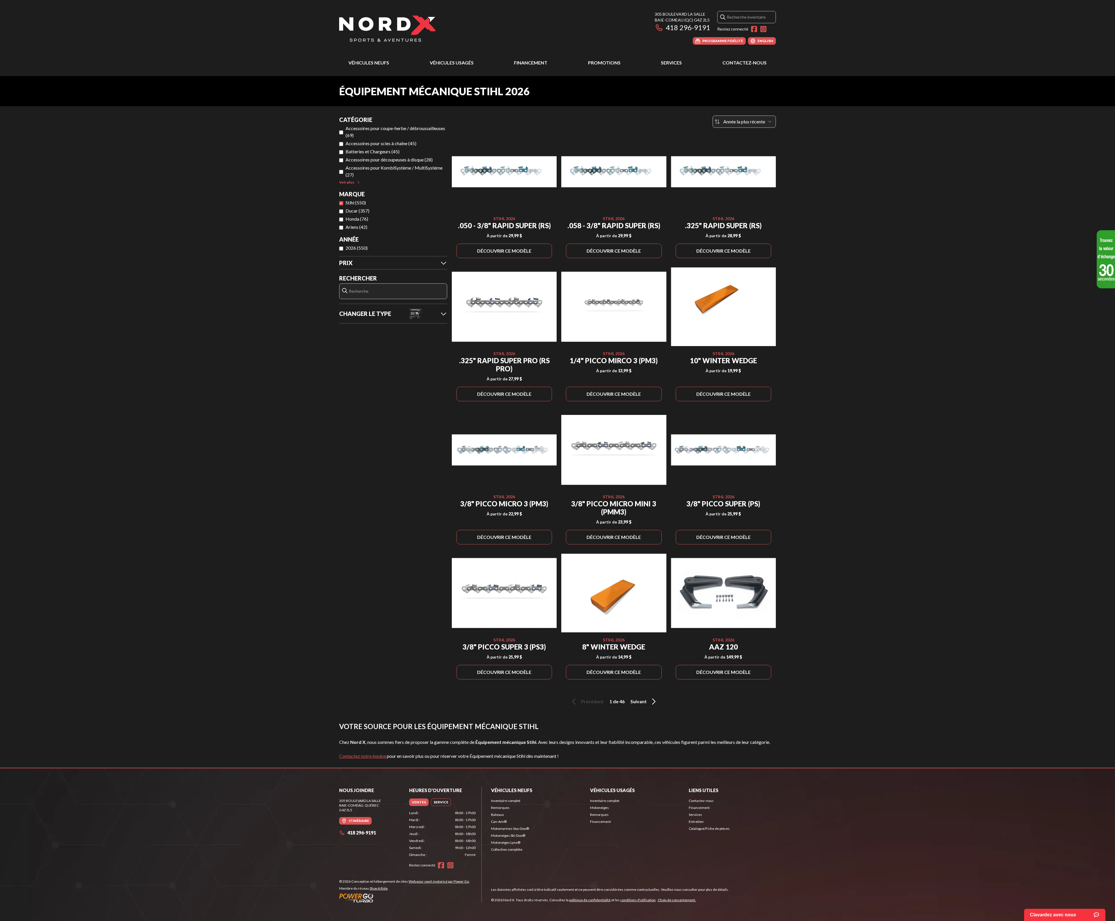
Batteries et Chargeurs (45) (373, 151)
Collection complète (506, 849)
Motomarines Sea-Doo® (510, 828)
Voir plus (346, 182)
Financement (530, 62)
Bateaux (497, 814)
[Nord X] (387, 28)
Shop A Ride (379, 888)
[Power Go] (404, 897)
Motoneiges (599, 807)
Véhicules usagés (452, 62)
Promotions (604, 62)
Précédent (592, 701)
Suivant (638, 701)
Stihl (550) (356, 202)
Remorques (500, 807)
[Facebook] (754, 29)
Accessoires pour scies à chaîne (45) (381, 143)
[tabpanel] (442, 834)
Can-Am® (499, 821)
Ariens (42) (356, 227)
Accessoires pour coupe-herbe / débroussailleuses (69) (395, 131)
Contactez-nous (744, 62)
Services (671, 62)
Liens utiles (703, 790)
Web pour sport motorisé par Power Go (439, 881)
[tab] (419, 802)
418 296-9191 (688, 27)
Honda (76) (357, 219)
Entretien (696, 821)
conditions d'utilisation (638, 900)
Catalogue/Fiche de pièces (709, 828)
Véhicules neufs (368, 62)
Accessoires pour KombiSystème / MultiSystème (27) (394, 171)
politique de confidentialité (590, 900)
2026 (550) (357, 248)
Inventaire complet (505, 800)
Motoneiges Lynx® (505, 842)
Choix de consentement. (677, 900)
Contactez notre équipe (362, 756)
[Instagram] (763, 29)
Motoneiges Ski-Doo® (508, 835)
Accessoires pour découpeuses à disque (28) (389, 159)
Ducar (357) (357, 210)
